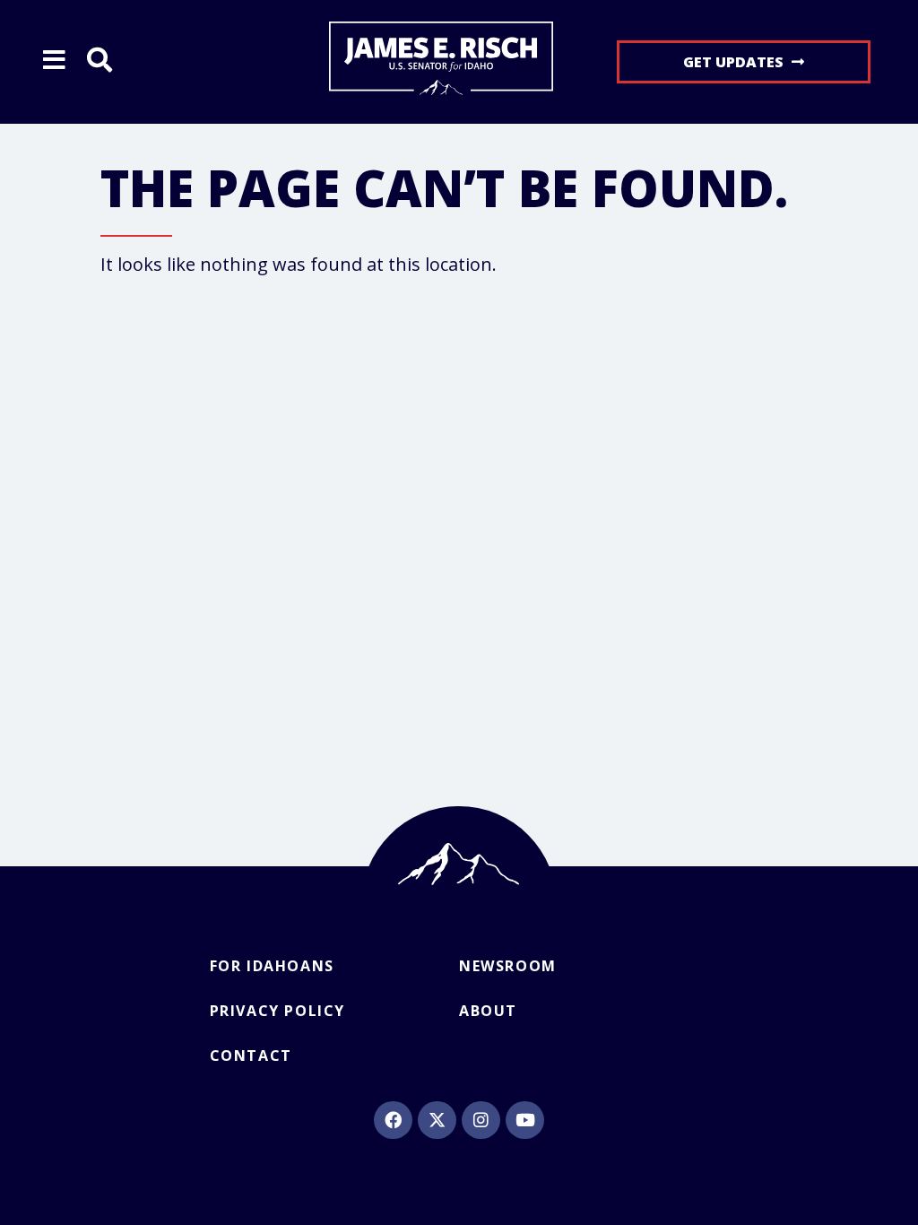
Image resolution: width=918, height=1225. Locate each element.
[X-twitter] (436, 1120)
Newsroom (508, 966)
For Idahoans (272, 966)
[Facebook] (392, 1120)
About (488, 1011)
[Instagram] (480, 1120)
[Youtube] (524, 1120)
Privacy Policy (277, 1011)
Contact (251, 1055)
